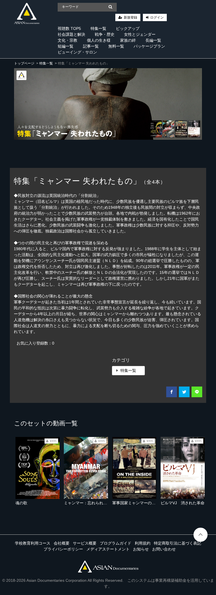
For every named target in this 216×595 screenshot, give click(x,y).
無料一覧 (116, 46)
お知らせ (141, 549)
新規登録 (130, 17)
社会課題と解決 (71, 34)
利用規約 (142, 543)
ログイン (157, 17)
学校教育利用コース (32, 543)
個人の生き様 (99, 40)
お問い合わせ (164, 549)
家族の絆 (128, 40)
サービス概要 (84, 543)
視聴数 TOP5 (69, 28)
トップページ (24, 63)
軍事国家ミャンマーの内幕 (135, 503)
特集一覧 (98, 28)
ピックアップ (128, 28)
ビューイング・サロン (77, 52)
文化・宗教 (67, 40)
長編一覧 (153, 40)
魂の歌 (21, 503)
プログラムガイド (115, 543)
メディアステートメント (108, 549)
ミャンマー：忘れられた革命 (89, 503)
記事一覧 (91, 46)
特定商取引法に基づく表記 (177, 543)
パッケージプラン (149, 46)
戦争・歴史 (104, 34)
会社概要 (61, 543)
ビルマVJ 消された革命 (182, 503)
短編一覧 (65, 46)
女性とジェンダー (140, 34)
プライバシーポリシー (63, 549)
